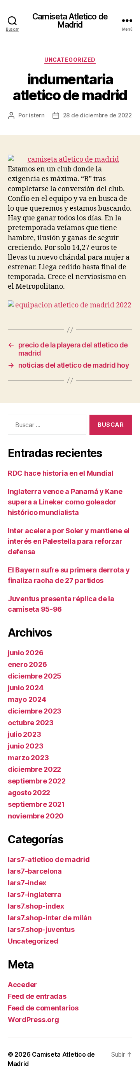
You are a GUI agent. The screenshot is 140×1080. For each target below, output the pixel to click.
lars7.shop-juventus (41, 929)
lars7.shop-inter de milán (49, 918)
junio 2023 (25, 746)
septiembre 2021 (36, 804)
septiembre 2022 (37, 781)
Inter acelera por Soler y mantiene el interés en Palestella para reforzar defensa (69, 541)
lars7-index (27, 883)
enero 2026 (27, 664)
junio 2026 (25, 653)
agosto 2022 (29, 793)
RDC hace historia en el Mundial (61, 473)
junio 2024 (25, 688)
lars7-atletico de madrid (49, 859)
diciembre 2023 (34, 711)
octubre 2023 (31, 723)
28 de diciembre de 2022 (97, 115)
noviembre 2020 (36, 816)
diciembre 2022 (34, 769)
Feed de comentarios (43, 1008)
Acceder (22, 985)
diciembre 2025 (34, 676)
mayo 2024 (27, 699)
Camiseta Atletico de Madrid (70, 20)
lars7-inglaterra (34, 894)
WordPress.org (33, 1019)
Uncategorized (70, 59)
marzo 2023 (28, 758)
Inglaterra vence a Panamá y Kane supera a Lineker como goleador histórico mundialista (65, 501)
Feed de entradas (37, 996)
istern (36, 115)
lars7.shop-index (36, 906)
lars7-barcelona (35, 871)
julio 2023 (24, 734)
